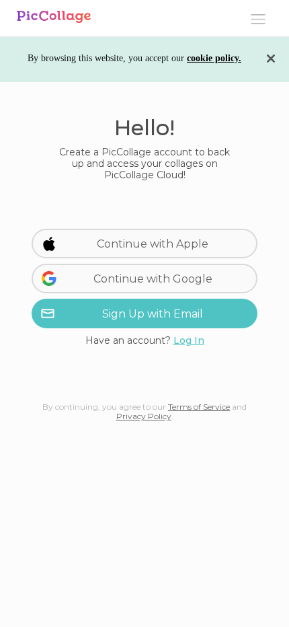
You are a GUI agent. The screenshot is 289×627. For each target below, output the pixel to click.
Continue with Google (152, 278)
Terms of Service (199, 407)
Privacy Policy (143, 416)
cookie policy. (214, 58)
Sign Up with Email (152, 313)
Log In (188, 340)
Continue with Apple (152, 243)
